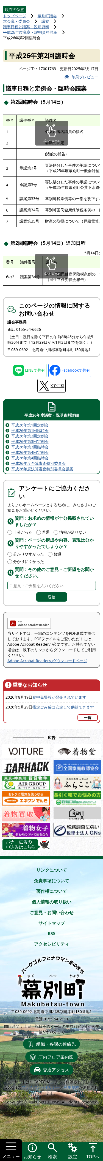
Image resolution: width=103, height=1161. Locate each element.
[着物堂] (77, 750)
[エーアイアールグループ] (26, 781)
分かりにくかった (28, 561)
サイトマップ (51, 923)
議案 (45, 21)
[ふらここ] (77, 781)
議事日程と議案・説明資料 (26, 26)
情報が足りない (72, 532)
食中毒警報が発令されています (59, 697)
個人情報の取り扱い (51, 902)
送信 (51, 596)
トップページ (14, 15)
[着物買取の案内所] (26, 813)
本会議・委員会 (16, 21)
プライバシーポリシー (40, 1087)
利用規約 (71, 1087)
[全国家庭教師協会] (77, 766)
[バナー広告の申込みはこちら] (26, 844)
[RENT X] (77, 813)
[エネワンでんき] (26, 797)
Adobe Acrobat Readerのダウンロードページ (47, 660)
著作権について (51, 891)
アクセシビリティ (51, 944)
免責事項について (51, 881)
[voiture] (26, 750)
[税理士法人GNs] (77, 829)
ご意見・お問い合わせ (52, 912)
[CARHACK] (26, 766)
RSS (51, 933)
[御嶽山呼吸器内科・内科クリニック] (77, 797)
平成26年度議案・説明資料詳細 (30, 32)
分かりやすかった (28, 554)
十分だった (22, 532)
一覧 (87, 717)
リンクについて (51, 870)
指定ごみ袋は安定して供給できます (63, 707)
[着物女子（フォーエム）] (26, 829)
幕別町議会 (47, 15)
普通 (46, 532)
